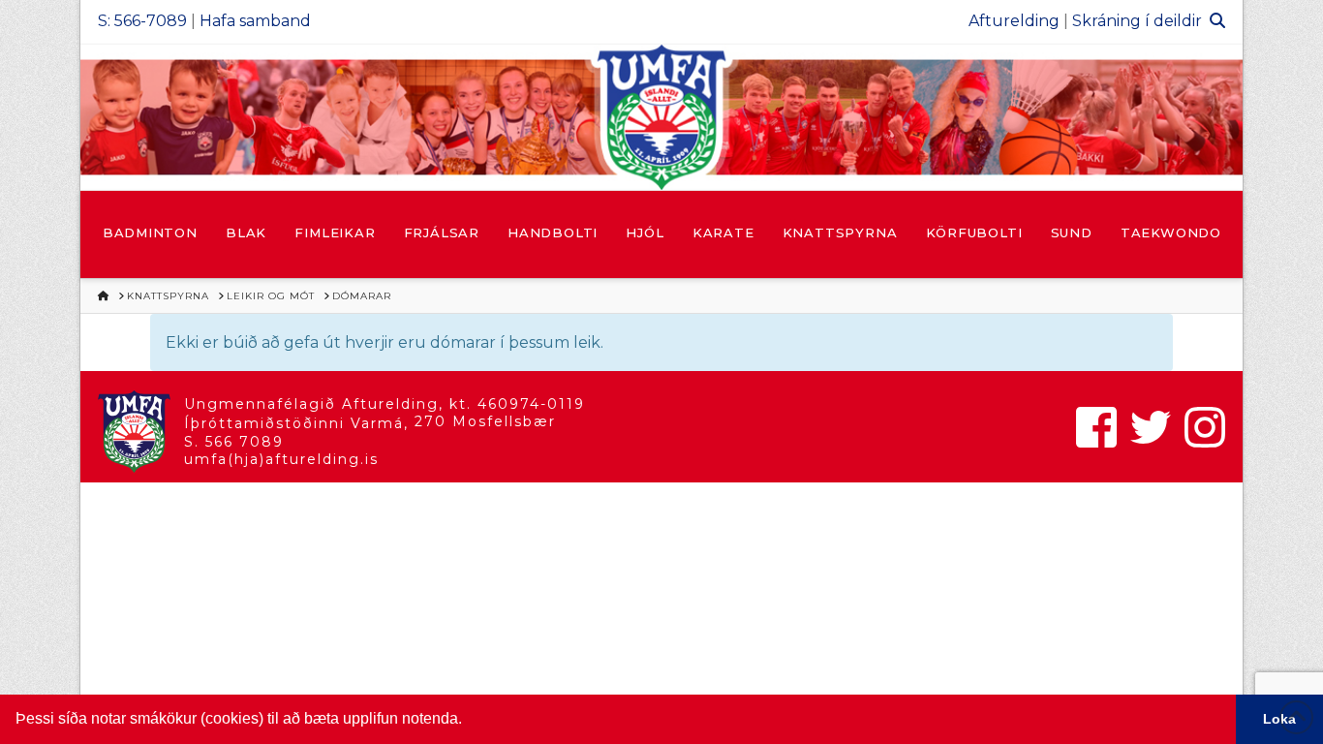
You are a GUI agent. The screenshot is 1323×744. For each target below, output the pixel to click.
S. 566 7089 (234, 441)
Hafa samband (255, 21)
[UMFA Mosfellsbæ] (661, 117)
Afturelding (1014, 21)
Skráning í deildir (1137, 21)
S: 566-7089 (142, 21)
